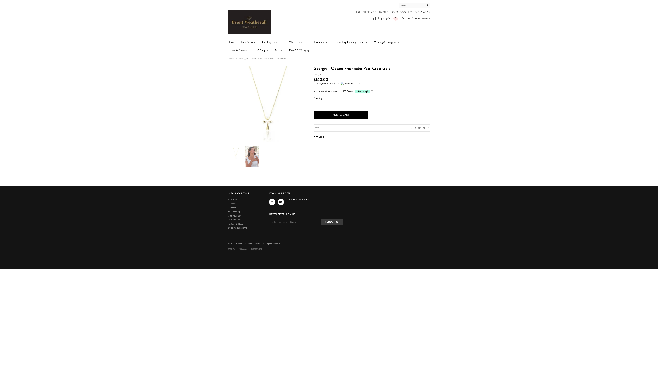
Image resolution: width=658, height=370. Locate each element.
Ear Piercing (234, 212)
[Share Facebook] (415, 128)
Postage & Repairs (237, 224)
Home (231, 59)
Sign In (405, 18)
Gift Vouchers (235, 216)
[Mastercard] (256, 249)
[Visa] (231, 249)
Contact (232, 208)
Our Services (234, 220)
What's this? (356, 84)
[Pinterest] (424, 128)
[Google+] (429, 128)
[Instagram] (281, 202)
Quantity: (318, 98)
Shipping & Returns (237, 228)
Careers (232, 204)
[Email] (411, 128)
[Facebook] (272, 202)
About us (232, 200)
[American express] (243, 249)
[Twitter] (419, 128)
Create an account (421, 18)
